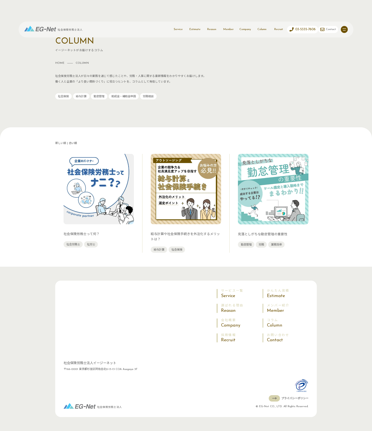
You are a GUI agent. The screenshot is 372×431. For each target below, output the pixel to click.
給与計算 (81, 96)
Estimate (195, 29)
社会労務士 (73, 244)
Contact (278, 338)
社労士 (91, 244)
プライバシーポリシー (294, 398)
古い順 (73, 143)
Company (245, 29)
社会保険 (63, 96)
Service (178, 29)
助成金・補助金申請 (123, 96)
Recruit (278, 29)
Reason (211, 29)
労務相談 (148, 96)
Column (261, 29)
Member (228, 29)
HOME (60, 63)
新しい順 (60, 143)
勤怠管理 (99, 96)
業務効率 (276, 244)
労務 (261, 244)
